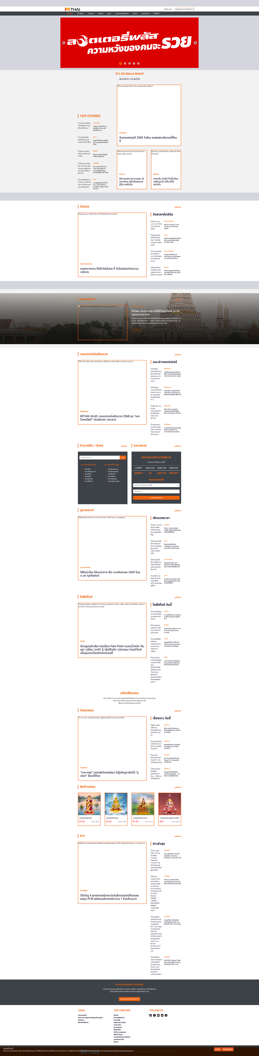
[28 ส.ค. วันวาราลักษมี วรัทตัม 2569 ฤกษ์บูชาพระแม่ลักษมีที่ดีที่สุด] (156, 530)
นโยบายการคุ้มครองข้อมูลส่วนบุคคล (90, 1017)
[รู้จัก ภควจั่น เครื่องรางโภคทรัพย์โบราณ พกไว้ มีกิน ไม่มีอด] (156, 730)
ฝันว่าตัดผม (112, 476)
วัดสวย (135, 13)
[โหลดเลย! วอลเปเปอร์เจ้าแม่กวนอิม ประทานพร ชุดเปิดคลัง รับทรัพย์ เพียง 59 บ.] (156, 393)
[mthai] (72, 9)
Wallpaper (84, 411)
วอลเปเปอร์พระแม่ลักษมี (122, 1037)
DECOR (166, 611)
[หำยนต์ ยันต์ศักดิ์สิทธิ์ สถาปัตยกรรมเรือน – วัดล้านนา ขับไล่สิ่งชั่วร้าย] (156, 773)
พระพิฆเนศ (123, 133)
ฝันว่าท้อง (88, 474)
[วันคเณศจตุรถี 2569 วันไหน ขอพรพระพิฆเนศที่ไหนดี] (129, 66)
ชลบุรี (165, 235)
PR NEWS (96, 163)
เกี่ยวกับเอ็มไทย (83, 1022)
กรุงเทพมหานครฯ (86, 264)
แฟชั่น (165, 657)
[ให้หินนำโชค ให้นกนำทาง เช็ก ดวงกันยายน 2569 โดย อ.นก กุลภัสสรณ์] (112, 540)
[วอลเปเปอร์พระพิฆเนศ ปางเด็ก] (170, 804)
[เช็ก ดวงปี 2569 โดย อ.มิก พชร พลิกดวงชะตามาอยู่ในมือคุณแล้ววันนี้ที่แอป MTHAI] (84, 168)
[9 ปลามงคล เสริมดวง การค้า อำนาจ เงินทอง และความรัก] (156, 629)
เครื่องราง (167, 725)
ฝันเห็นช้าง (111, 474)
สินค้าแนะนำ (168, 9)
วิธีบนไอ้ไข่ (117, 1030)
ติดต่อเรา (81, 1020)
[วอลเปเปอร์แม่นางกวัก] (143, 804)
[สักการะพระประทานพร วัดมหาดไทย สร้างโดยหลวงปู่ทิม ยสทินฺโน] (132, 160)
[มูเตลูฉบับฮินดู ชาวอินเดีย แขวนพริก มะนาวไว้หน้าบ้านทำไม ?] (156, 745)
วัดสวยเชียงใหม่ (119, 1017)
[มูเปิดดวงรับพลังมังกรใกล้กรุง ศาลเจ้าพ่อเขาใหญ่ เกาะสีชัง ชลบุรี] (156, 240)
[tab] (120, 63)
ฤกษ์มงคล (167, 525)
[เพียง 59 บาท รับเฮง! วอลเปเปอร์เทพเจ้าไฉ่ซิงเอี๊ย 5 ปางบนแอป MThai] (156, 412)
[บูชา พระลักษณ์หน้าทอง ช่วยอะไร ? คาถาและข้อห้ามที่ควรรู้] (156, 758)
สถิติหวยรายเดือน (120, 1022)
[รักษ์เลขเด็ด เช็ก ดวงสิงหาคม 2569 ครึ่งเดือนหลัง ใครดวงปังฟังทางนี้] (156, 564)
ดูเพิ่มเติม (178, 207)
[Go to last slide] (63, 42)
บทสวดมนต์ (145, 13)
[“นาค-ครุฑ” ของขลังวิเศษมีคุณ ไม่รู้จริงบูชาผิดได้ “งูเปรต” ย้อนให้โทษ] (112, 740)
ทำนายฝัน (80, 13)
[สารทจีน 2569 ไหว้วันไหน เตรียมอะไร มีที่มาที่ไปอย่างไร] (166, 160)
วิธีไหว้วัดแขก (118, 1034)
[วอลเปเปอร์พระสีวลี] (89, 804)
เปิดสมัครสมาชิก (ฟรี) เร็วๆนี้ (129, 999)
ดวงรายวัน (117, 1025)
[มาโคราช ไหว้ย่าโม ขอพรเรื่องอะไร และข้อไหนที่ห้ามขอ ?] (84, 125)
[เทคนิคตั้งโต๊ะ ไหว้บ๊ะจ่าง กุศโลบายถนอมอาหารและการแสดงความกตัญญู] (156, 645)
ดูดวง (94, 137)
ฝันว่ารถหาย (89, 479)
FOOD (82, 641)
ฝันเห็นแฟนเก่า (113, 469)
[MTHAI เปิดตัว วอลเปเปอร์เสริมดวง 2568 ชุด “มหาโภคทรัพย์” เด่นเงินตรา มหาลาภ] (112, 384)
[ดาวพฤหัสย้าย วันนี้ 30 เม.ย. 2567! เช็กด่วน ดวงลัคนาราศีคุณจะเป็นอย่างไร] (84, 183)
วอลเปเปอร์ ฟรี (119, 1039)
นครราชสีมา (96, 123)
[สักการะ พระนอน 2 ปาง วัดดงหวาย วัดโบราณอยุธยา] (156, 225)
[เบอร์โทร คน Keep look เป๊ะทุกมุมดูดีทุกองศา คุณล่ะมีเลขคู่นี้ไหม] (156, 580)
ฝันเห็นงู (88, 469)
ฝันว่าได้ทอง (89, 481)
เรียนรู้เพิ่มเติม (227, 1049)
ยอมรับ (217, 1049)
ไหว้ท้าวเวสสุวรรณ (120, 1032)
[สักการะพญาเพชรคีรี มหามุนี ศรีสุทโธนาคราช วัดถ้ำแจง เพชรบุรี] (156, 271)
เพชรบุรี (166, 267)
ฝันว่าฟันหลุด (112, 479)
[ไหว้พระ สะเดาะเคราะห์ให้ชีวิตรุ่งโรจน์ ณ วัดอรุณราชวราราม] (102, 322)
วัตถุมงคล (83, 767)
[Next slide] (195, 42)
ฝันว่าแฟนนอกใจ (113, 481)
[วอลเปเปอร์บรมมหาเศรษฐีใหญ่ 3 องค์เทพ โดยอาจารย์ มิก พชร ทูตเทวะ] (156, 429)
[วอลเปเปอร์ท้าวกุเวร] (116, 804)
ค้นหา (123, 457)
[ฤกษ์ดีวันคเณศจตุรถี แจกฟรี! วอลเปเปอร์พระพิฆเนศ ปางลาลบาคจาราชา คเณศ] (156, 375)
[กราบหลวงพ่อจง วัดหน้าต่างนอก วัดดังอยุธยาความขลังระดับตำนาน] (156, 256)
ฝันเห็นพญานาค (90, 471)
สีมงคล (116, 1042)
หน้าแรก (70, 13)
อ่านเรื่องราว (137, 330)
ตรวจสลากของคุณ (156, 498)
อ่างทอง (122, 174)
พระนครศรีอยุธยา (169, 221)
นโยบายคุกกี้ (82, 1015)
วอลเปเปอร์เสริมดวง (121, 13)
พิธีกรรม (95, 151)
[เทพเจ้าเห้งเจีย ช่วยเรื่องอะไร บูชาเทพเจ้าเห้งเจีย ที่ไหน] (84, 139)
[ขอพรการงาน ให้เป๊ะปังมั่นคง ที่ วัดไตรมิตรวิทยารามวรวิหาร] (112, 237)
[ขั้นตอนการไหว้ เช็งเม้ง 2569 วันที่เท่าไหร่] (84, 154)
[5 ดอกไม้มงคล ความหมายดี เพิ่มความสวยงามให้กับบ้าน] (156, 615)
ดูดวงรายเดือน (85, 567)
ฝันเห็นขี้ (88, 476)
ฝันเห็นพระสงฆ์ (113, 471)
